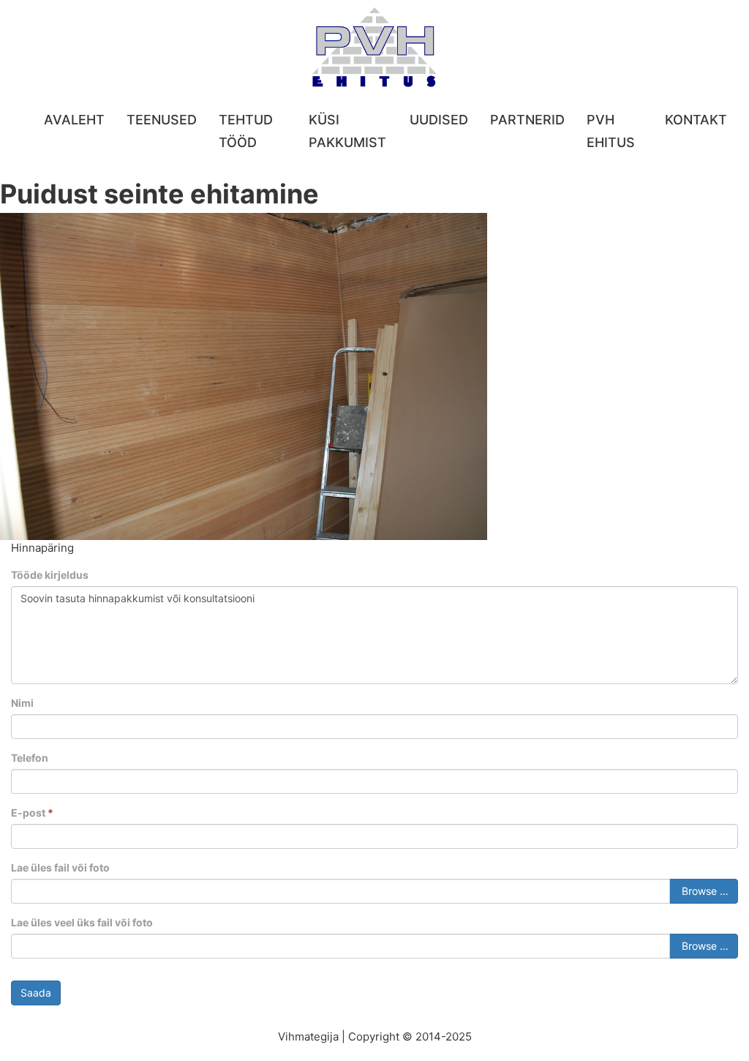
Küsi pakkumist (347, 131)
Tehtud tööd (246, 131)
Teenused (162, 119)
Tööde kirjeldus (50, 575)
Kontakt (696, 119)
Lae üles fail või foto (60, 867)
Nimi (22, 703)
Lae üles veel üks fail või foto (82, 922)
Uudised (439, 119)
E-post (32, 812)
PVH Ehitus (611, 131)
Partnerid (527, 119)
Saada (35, 992)
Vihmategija (308, 1036)
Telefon (29, 757)
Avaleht (74, 119)
